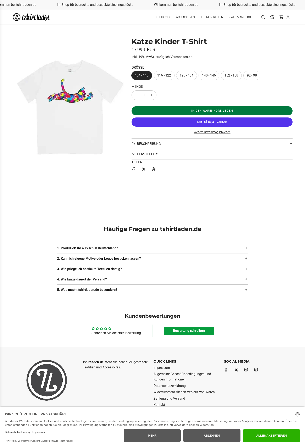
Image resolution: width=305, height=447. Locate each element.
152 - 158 (231, 75)
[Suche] (263, 17)
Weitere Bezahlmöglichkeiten (212, 131)
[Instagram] (246, 369)
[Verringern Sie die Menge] (136, 95)
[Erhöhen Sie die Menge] (151, 95)
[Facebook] (226, 369)
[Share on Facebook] (133, 170)
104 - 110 (142, 75)
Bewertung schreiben (189, 331)
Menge (137, 87)
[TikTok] (256, 369)
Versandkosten (181, 57)
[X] (236, 369)
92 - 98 (252, 75)
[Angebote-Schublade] (272, 17)
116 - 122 (164, 75)
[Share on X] (143, 170)
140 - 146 (209, 75)
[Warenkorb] (281, 17)
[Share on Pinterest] (153, 170)
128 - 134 (186, 75)
